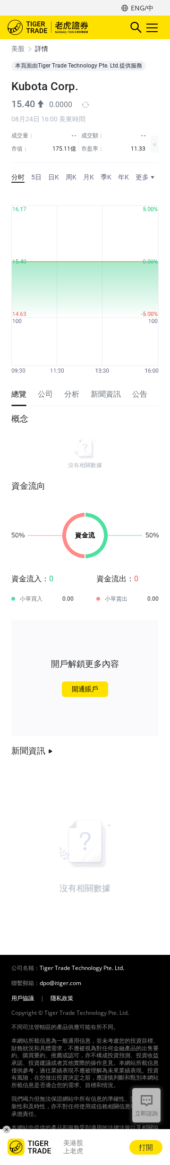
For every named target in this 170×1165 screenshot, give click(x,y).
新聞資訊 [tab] (106, 394)
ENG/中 (142, 7)
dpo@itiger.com (60, 983)
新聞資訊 (28, 751)
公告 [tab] (139, 394)
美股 (18, 48)
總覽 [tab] (18, 394)
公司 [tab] (45, 394)
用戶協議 (22, 998)
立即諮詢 (146, 1113)
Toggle (153, 27)
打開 (146, 1147)
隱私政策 (62, 998)
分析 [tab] (71, 394)
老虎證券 (62, 27)
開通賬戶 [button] (85, 689)
